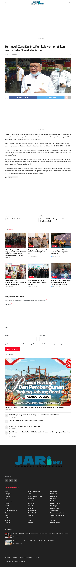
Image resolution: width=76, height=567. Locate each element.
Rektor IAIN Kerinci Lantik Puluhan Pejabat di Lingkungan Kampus (37, 282)
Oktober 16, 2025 (56, 256)
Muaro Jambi (32, 510)
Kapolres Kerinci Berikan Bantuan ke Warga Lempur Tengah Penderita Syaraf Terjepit (61, 282)
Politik (52, 501)
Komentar (8, 304)
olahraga (30, 518)
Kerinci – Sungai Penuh (35, 496)
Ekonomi (7, 513)
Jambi (6, 518)
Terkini (52, 520)
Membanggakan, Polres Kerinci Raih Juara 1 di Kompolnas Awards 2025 (61, 252)
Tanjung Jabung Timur (57, 515)
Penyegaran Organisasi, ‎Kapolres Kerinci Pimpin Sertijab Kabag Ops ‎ (38, 252)
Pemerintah (54, 494)
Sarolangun (53, 506)
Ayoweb (23, 561)
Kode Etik (7, 557)
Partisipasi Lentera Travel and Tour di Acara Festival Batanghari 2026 (33, 541)
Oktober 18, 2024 (56, 286)
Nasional (30, 515)
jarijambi (11, 561)
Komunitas (31, 501)
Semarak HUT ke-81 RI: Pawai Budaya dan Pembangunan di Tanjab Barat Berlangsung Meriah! (34, 407)
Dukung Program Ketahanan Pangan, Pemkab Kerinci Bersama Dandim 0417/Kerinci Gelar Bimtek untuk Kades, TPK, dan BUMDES (15, 253)
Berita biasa (8, 501)
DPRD (6, 508)
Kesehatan (31, 498)
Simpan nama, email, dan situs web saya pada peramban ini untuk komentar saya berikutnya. (34, 344)
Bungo (7, 503)
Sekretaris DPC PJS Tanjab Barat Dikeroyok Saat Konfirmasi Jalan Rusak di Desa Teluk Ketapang (41, 533)
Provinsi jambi (55, 503)
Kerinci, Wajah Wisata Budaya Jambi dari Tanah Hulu (24, 426)
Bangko (7, 491)
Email (7, 335)
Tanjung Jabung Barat (57, 513)
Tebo (51, 518)
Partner (37, 557)
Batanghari (8, 494)
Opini (29, 520)
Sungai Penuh (54, 508)
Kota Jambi (31, 503)
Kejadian (7, 522)
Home (6, 42)
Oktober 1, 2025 (9, 286)
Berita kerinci (13, 177)
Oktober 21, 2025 (33, 256)
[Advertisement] (38, 21)
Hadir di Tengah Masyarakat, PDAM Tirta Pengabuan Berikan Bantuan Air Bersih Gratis (34, 415)
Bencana (7, 496)
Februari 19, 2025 (33, 286)
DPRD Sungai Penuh (11, 510)
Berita (6, 498)
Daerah (11, 42)
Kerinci (16, 42)
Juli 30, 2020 (8, 54)
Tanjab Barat (54, 510)
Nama (7, 327)
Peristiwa (53, 498)
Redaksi (15, 557)
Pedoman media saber (26, 557)
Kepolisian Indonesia (34, 491)
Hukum (7, 515)
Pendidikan (53, 496)
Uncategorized (55, 522)
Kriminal (30, 506)
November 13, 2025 (10, 260)
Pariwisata (53, 491)
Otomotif (30, 522)
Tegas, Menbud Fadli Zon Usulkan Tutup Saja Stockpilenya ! (26, 420)
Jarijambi (7, 520)
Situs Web (42, 335)
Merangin (30, 508)
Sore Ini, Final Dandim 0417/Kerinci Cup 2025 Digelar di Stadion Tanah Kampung (15, 282)
